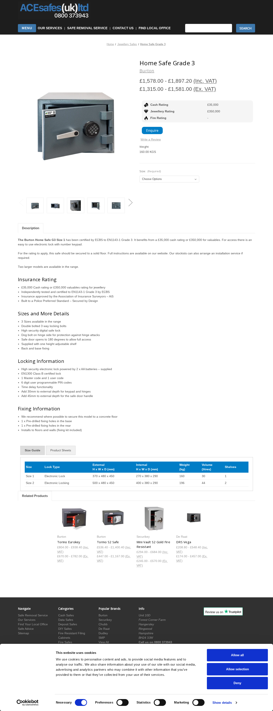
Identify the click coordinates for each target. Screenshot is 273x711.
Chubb (103, 624)
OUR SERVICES (50, 28)
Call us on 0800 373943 (155, 642)
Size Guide (32, 450)
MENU (27, 28)
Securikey (105, 619)
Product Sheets (60, 450)
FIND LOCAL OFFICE (155, 28)
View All (104, 642)
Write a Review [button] (151, 139)
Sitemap (23, 633)
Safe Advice (26, 628)
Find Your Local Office (33, 624)
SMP (102, 637)
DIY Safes (65, 628)
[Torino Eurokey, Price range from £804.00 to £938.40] (75, 518)
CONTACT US (123, 28)
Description (30, 228)
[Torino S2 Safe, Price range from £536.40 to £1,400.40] (114, 518)
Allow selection (237, 669)
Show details (222, 702)
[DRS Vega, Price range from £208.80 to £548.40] (194, 518)
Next (130, 202)
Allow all (237, 655)
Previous (21, 202)
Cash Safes (66, 615)
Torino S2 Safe (108, 542)
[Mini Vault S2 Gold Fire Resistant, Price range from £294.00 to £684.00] (154, 518)
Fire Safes (65, 642)
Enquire (152, 130)
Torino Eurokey (68, 542)
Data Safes (65, 619)
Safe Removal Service (33, 615)
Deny (237, 683)
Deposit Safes (67, 624)
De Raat (104, 628)
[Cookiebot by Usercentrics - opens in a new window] (27, 702)
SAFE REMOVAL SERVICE (87, 28)
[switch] (122, 702)
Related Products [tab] (35, 496)
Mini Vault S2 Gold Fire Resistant (153, 544)
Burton (103, 615)
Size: (150, 171)
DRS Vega (183, 542)
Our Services (26, 619)
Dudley (103, 633)
